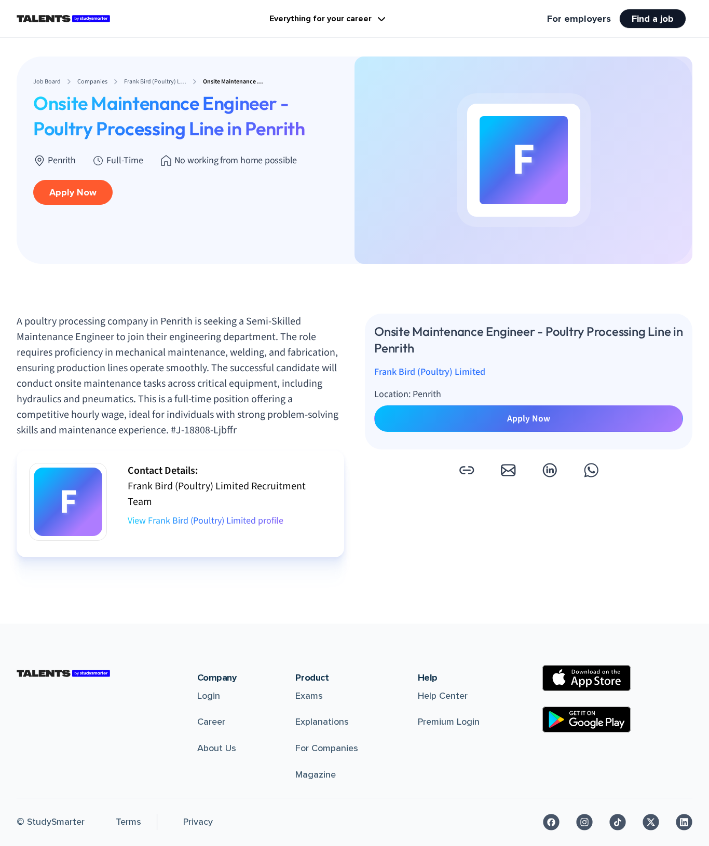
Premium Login (449, 721)
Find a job (653, 18)
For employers (579, 18)
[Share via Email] (508, 470)
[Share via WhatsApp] (591, 470)
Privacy (198, 821)
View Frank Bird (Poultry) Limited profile (205, 520)
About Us (216, 748)
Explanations (322, 721)
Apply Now (73, 192)
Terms (128, 821)
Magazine (315, 774)
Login (208, 695)
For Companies (326, 748)
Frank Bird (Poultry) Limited (429, 371)
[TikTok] (617, 822)
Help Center (443, 695)
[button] (466, 470)
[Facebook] (551, 822)
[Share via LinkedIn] (549, 470)
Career (211, 721)
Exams (309, 695)
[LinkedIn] (684, 822)
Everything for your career (320, 18)
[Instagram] (584, 822)
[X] (651, 822)
